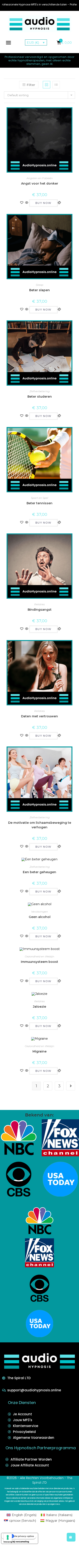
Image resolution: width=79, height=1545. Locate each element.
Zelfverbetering (40, 391)
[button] (8, 42)
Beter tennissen (39, 503)
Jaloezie (39, 1007)
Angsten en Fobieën (40, 178)
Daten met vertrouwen (39, 716)
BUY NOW (43, 203)
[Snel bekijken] (26, 203)
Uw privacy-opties (24, 1536)
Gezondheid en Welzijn (39, 956)
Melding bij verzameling (16, 1541)
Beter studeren (39, 396)
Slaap (39, 284)
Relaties (39, 604)
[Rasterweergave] (46, 84)
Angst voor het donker (39, 183)
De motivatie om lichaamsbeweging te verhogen (39, 825)
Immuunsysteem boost (39, 962)
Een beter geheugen (39, 872)
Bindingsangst (40, 610)
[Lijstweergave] (56, 84)
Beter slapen (39, 290)
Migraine (39, 1051)
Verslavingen (39, 911)
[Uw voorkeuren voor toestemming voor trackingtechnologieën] (8, 1537)
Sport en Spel (39, 497)
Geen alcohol (39, 917)
